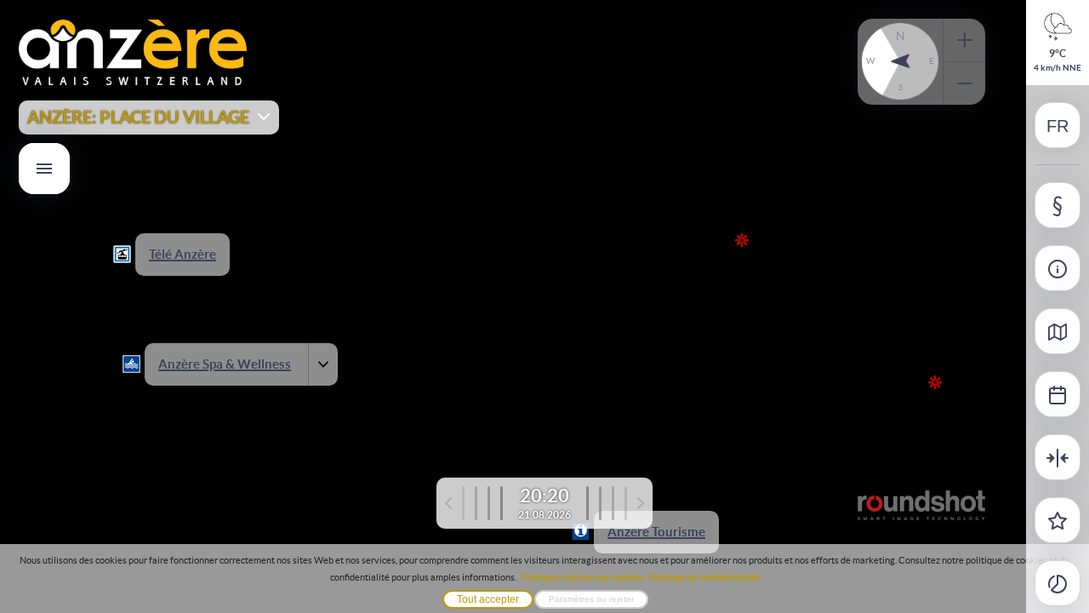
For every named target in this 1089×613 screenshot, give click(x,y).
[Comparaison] (1057, 457)
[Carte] (1057, 331)
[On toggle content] (318, 364)
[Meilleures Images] (1057, 520)
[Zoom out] (964, 83)
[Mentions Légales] (1057, 205)
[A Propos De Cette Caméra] (1057, 268)
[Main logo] (133, 83)
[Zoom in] (964, 40)
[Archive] (1057, 394)
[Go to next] (615, 503)
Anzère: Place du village (138, 117)
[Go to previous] (474, 503)
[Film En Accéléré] (1057, 583)
